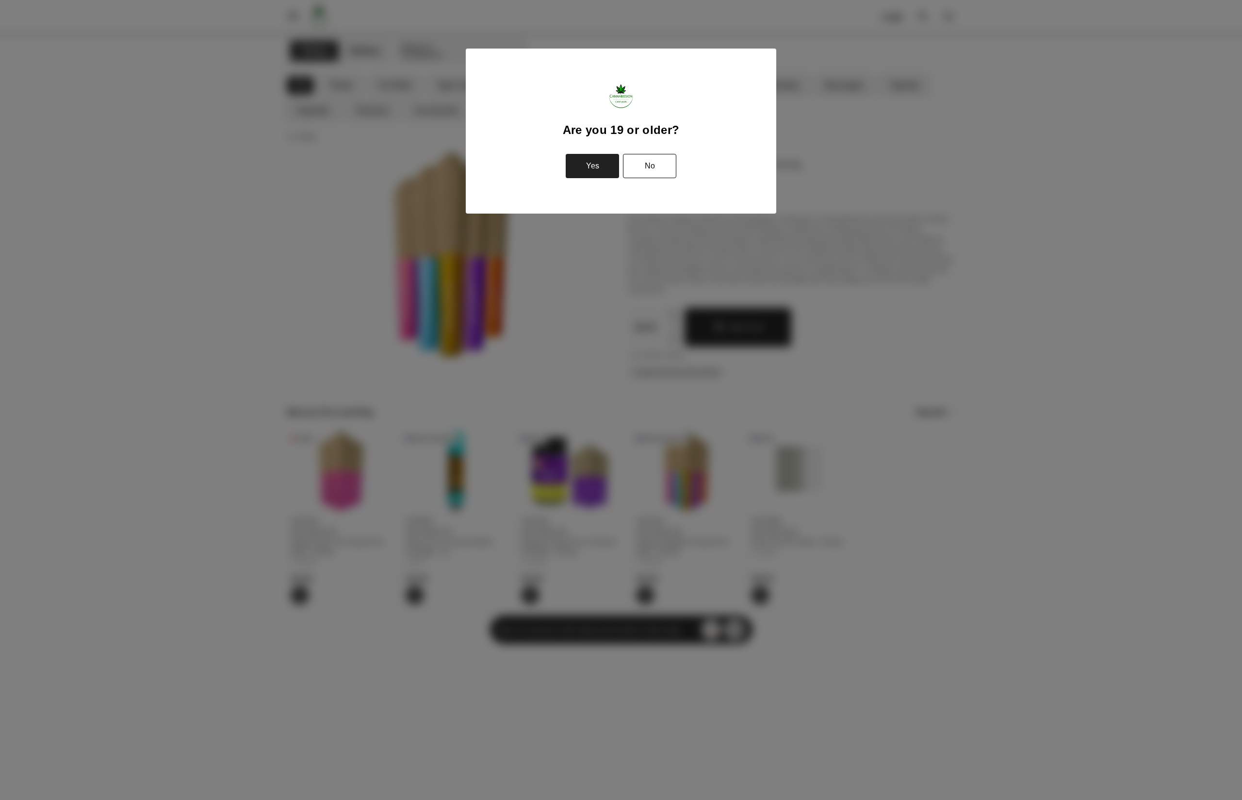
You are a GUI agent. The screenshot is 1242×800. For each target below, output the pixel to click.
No (650, 166)
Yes (592, 166)
